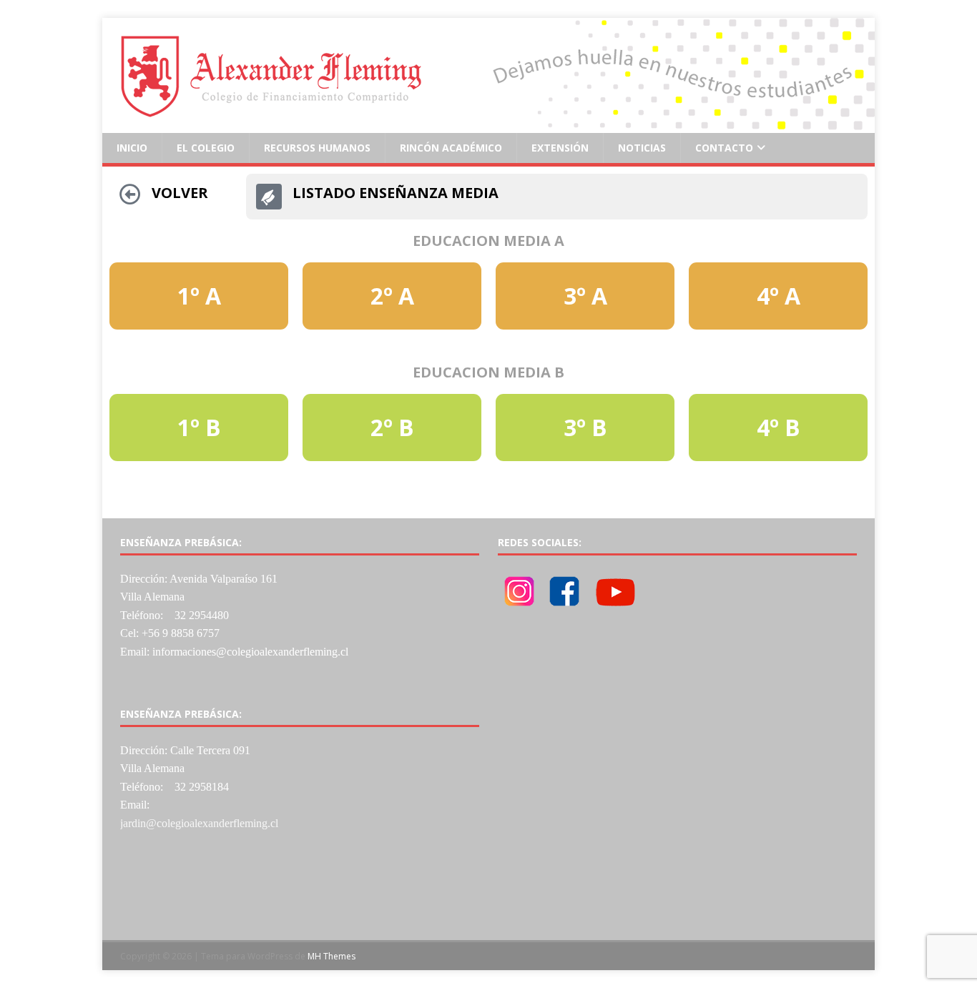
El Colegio (206, 147)
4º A (778, 295)
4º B (778, 427)
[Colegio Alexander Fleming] (488, 125)
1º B (199, 427)
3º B (585, 427)
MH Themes (331, 956)
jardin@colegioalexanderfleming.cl (199, 823)
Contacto (724, 147)
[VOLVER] (130, 194)
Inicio (132, 147)
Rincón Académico (451, 147)
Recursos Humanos (317, 147)
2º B (392, 427)
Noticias (642, 147)
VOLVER (180, 192)
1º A (199, 295)
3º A (585, 295)
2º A (392, 295)
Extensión (560, 147)
